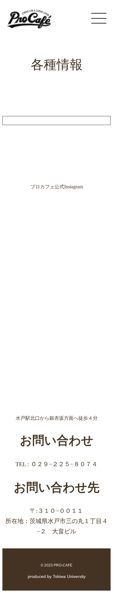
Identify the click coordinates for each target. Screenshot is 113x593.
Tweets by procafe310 (24, 120)
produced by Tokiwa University (57, 576)
